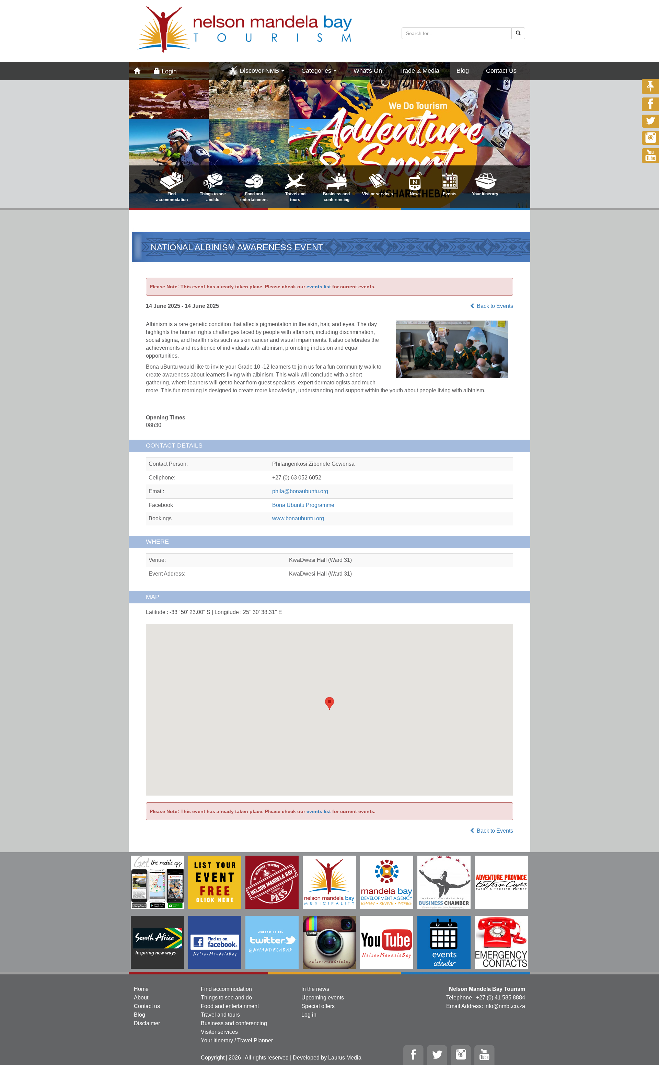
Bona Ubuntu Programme (303, 505)
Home (141, 989)
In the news (315, 989)
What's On (368, 70)
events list (319, 286)
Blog (462, 70)
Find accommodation (226, 989)
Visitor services (219, 1032)
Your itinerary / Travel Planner (237, 1040)
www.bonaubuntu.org (298, 518)
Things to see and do (226, 997)
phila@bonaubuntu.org (300, 491)
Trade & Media (419, 70)
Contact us (147, 1006)
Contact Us (501, 70)
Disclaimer (147, 1023)
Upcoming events (322, 997)
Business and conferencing (234, 1023)
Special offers (318, 1006)
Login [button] (168, 71)
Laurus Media (344, 1058)
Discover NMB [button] (260, 70)
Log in (308, 1015)
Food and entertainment (230, 1006)
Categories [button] (317, 70)
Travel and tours (220, 1015)
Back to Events (494, 306)
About (141, 997)
